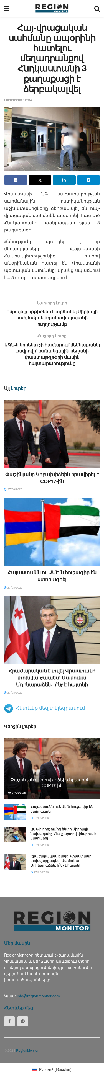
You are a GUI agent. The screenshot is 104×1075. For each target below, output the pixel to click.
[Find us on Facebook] (9, 1021)
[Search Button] (97, 8)
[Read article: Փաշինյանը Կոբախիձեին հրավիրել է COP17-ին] (52, 434)
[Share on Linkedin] (64, 180)
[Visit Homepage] (52, 8)
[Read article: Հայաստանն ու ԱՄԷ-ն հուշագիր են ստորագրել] (52, 532)
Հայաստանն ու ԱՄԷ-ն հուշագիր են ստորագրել (52, 576)
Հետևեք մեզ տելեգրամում (50, 707)
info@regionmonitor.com (38, 996)
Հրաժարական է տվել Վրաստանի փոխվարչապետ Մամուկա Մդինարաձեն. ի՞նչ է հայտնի (52, 677)
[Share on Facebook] (15, 180)
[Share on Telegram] (88, 180)
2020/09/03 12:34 (18, 99)
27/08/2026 (14, 489)
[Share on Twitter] (40, 180)
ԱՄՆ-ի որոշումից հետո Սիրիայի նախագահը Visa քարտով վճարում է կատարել (63, 833)
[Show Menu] (6, 8)
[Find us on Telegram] (22, 1021)
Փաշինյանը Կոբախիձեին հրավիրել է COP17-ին (52, 478)
